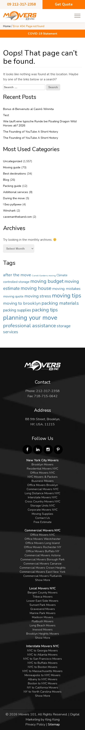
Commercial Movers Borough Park (42, 559)
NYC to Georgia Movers (42, 650)
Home (7, 26)
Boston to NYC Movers (42, 683)
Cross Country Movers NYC (42, 501)
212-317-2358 (48, 391)
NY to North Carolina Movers (42, 692)
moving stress (37, 296)
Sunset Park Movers (43, 605)
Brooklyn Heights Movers (42, 634)
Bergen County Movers (43, 593)
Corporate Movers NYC (43, 510)
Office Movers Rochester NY (42, 547)
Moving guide (11, 167)
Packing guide (12, 186)
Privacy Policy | (36, 724)
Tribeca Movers (43, 597)
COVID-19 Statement (42, 34)
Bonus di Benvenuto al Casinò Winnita (28, 109)
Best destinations (14, 174)
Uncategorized (12, 161)
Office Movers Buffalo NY (42, 551)
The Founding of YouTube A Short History (30, 132)
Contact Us (42, 518)
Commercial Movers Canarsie (42, 564)
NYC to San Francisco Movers (42, 659)
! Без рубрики (12, 204)
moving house (36, 288)
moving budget (47, 281)
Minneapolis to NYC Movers (42, 675)
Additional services (15, 192)
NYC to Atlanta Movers (42, 655)
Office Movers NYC (42, 473)
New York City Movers (42, 460)
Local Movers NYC (42, 588)
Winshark (9, 211)
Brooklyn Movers (42, 464)
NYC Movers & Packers (43, 477)
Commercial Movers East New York (42, 572)
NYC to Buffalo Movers (43, 663)
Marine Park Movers (42, 613)
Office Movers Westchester (43, 539)
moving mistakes (66, 288)
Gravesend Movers (42, 609)
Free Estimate (43, 522)
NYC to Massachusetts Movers (42, 671)
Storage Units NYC (42, 506)
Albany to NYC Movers (42, 679)
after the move (17, 275)
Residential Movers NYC (42, 469)
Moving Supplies (42, 514)
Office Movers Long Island (42, 543)
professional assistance (29, 325)
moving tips (66, 296)
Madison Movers (42, 617)
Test (6, 115)
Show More (42, 580)
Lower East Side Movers (42, 601)
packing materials (60, 303)
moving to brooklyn (22, 303)
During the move (14, 198)
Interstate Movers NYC (42, 497)
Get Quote (64, 4)
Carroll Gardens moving (44, 275)
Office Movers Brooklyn (42, 485)
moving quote (13, 296)
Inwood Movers (43, 630)
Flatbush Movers (42, 621)
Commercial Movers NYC (43, 489)
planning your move (30, 318)
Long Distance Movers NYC (42, 493)
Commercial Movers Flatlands (42, 576)
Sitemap (54, 724)
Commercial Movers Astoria (42, 555)
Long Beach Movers (42, 625)
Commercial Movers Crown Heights (43, 568)
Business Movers (43, 481)
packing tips (45, 310)
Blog (6, 180)
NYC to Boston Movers (42, 667)
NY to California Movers (42, 688)
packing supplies (17, 310)
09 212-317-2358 (21, 4)
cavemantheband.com (17, 217)
